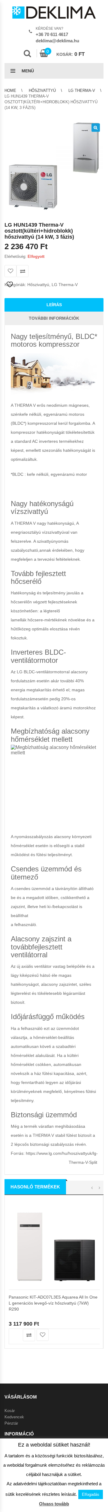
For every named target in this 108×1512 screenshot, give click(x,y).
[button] (96, 127)
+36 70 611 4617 (52, 34)
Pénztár (11, 1423)
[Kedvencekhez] (10, 271)
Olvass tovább (54, 1503)
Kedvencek (14, 1417)
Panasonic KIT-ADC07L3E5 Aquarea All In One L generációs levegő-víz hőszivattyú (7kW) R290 (53, 1303)
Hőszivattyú (42, 90)
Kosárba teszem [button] (15, 1335)
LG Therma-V (81, 90)
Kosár (9, 1410)
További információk (54, 318)
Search (27, 53)
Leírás (54, 304)
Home (10, 90)
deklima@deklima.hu (57, 40)
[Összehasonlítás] (22, 271)
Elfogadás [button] (90, 1494)
